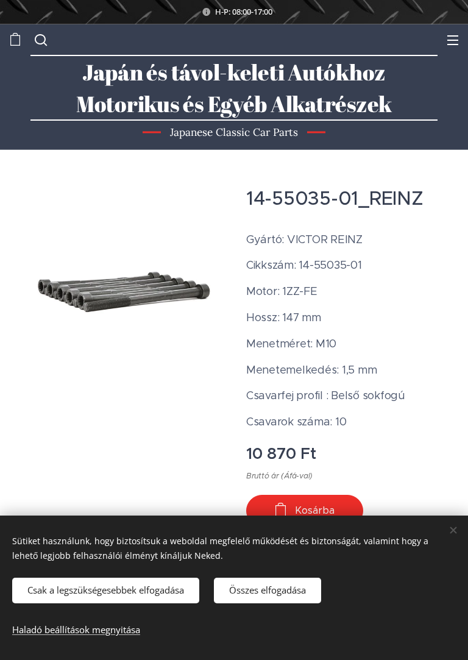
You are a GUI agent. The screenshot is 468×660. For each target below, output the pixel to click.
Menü (453, 39)
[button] (39, 39)
